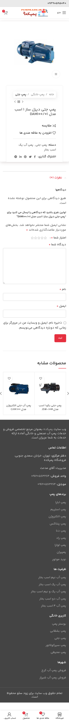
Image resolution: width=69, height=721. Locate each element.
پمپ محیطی (58, 652)
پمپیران (61, 552)
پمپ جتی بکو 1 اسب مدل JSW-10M (50, 408)
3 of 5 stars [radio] (38, 237)
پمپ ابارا (60, 502)
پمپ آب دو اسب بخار (52, 599)
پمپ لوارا (60, 545)
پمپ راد (61, 538)
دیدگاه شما (57, 244)
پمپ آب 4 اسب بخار (53, 606)
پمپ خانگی (37, 94)
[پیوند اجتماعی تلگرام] (15, 156)
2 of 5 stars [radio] (42, 237)
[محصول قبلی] (23, 102)
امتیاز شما (58, 237)
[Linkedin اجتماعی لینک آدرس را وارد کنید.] (20, 156)
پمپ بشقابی (58, 631)
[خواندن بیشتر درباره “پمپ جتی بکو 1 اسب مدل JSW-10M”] (40, 385)
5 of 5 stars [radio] (32, 237)
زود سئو (22, 693)
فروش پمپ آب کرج (53, 670)
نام (62, 289)
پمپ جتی (20, 94)
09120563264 (40, 476)
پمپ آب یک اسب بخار (52, 585)
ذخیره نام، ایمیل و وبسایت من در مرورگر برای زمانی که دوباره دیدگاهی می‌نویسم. (34, 325)
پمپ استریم (58, 510)
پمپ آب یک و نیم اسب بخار (48, 592)
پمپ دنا (61, 531)
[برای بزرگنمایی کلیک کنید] (56, 74)
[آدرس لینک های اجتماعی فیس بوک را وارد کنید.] (35, 156)
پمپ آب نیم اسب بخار (52, 578)
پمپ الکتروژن (57, 517)
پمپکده (48, 429)
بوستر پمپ (59, 624)
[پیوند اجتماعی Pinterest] (25, 156)
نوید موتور (59, 559)
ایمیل (61, 306)
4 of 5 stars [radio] (35, 237)
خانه (51, 94)
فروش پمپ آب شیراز (52, 678)
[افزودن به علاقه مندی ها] (40, 378)
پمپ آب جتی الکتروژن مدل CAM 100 (18, 408)
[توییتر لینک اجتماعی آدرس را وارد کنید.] (30, 156)
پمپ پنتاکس (58, 524)
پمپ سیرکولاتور (56, 645)
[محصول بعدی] (15, 102)
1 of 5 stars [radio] (45, 237)
